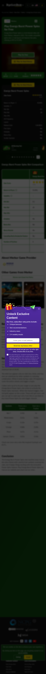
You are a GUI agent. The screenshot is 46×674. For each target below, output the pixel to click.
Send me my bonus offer (23, 345)
